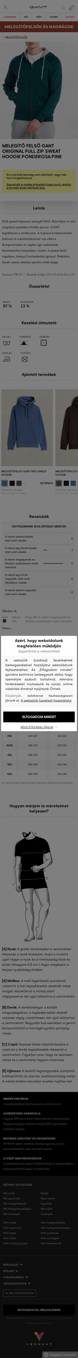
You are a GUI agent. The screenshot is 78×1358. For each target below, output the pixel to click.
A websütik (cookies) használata (46, 700)
